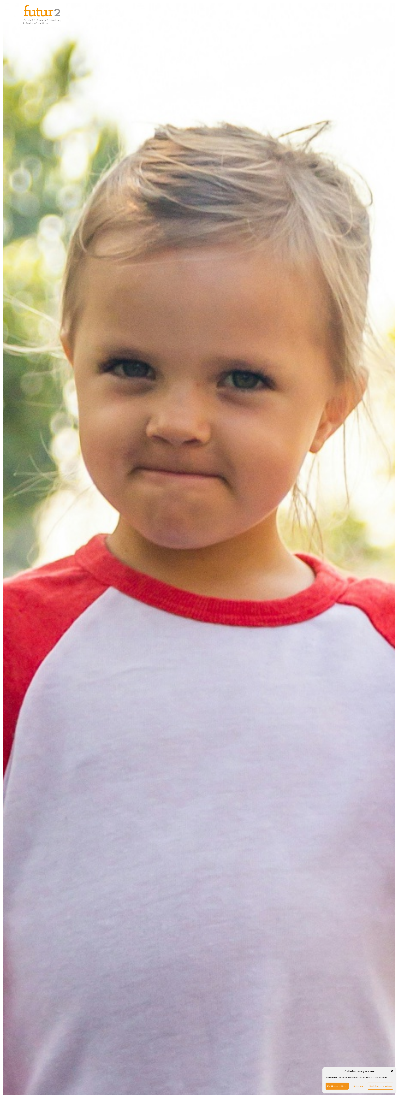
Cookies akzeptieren (337, 1086)
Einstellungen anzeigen (380, 1086)
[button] (391, 1071)
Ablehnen (358, 1086)
